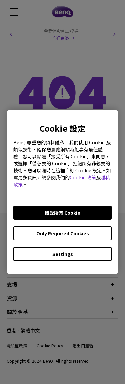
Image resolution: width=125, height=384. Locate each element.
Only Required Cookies (62, 233)
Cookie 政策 (83, 177)
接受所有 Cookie (62, 212)
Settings (62, 254)
